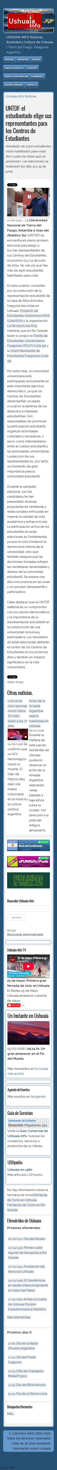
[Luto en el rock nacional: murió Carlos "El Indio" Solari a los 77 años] (18, 740)
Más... (11, 1414)
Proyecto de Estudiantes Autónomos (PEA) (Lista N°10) (28, 316)
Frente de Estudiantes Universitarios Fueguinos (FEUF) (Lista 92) (27, 341)
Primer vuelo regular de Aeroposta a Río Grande (27, 1253)
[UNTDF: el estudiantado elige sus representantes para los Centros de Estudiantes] (28, 217)
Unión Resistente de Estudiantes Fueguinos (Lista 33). (27, 356)
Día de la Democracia (27, 1394)
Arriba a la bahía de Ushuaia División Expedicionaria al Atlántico (27, 1304)
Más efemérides (19, 1317)
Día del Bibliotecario (27, 1385)
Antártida (22, 59)
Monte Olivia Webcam (16, 76)
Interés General (14, 84)
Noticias (9, 59)
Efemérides (37, 76)
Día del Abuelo (26, 1239)
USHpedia (32, 68)
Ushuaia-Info (15, 96)
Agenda (36, 59)
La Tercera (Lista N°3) (22, 326)
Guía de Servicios (14, 68)
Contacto (31, 84)
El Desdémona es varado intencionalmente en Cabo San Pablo (28, 1285)
